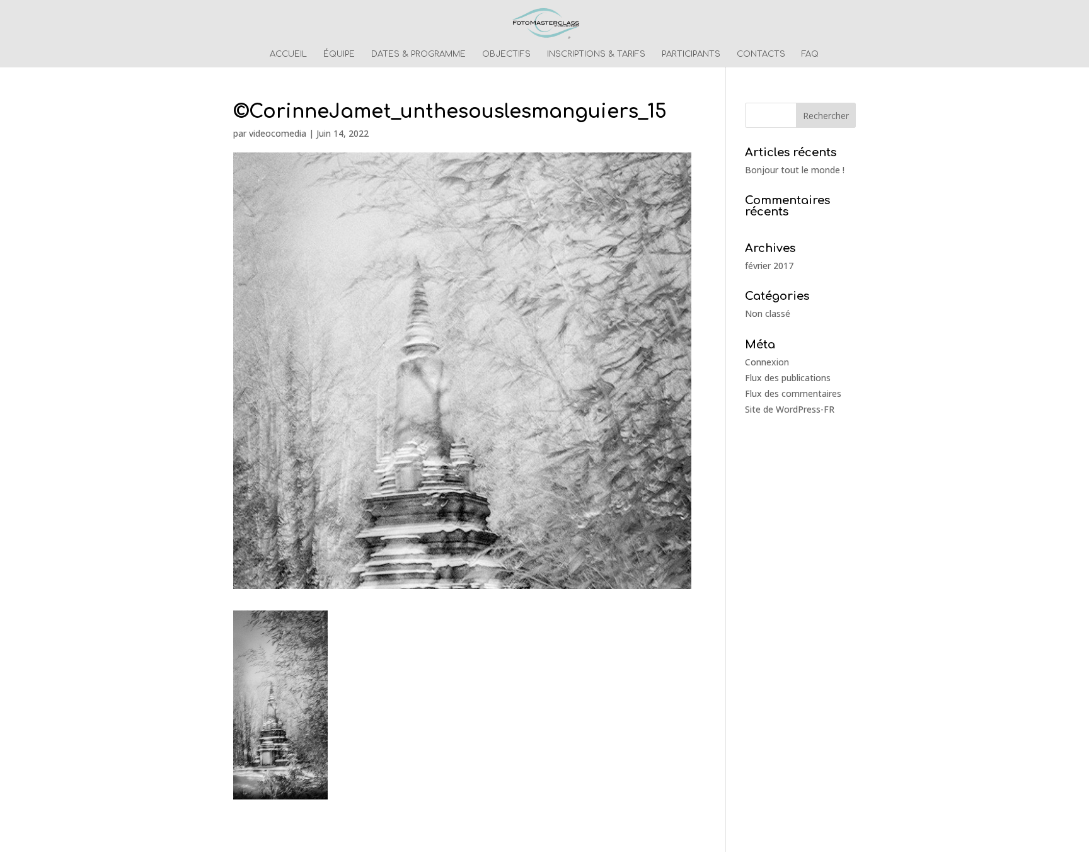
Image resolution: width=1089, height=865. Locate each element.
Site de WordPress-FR (789, 409)
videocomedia (277, 133)
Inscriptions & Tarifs (596, 54)
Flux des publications (788, 378)
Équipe (339, 54)
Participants (691, 54)
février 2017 (769, 266)
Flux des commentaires (793, 393)
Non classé (767, 313)
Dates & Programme (418, 54)
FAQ (810, 54)
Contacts (761, 54)
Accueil (288, 54)
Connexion (767, 362)
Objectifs (506, 54)
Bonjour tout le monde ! (794, 170)
